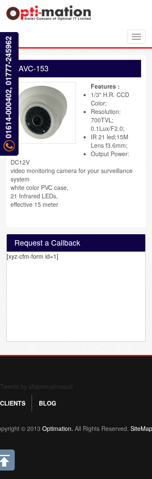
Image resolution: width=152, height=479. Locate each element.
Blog (47, 403)
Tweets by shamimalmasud (36, 386)
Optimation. (57, 428)
